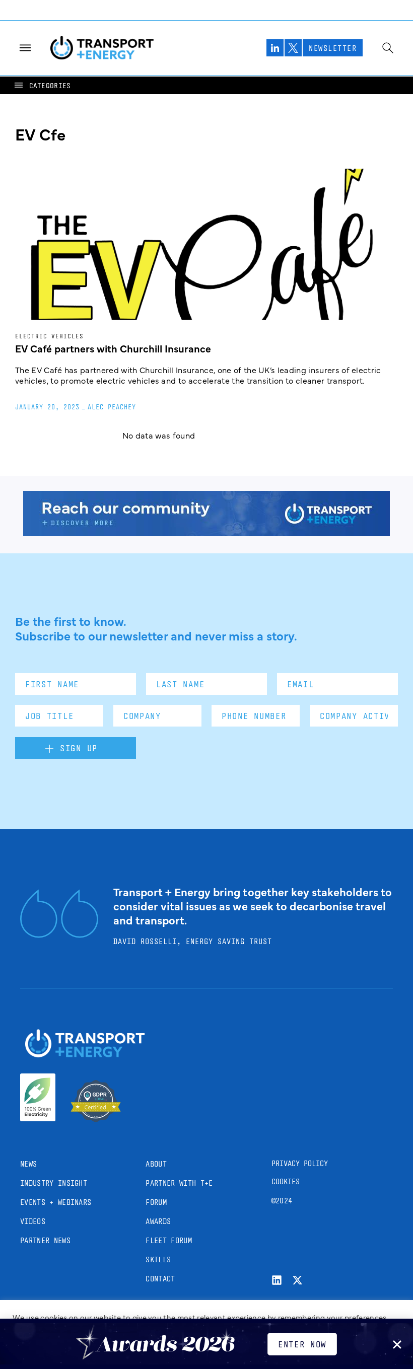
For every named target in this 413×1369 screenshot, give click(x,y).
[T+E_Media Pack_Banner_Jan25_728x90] (206, 532)
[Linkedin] (276, 1280)
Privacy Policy (299, 1163)
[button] (42, 85)
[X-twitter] (297, 1280)
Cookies (285, 1181)
